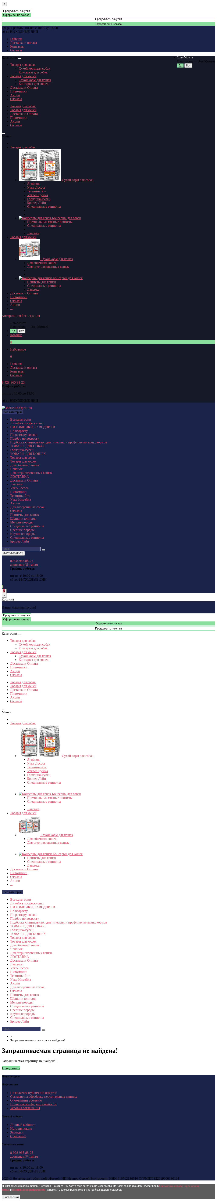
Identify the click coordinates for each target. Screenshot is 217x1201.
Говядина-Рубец (38, 199)
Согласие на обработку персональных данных (43, 1096)
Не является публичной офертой (33, 1093)
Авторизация (12, 316)
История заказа (21, 1128)
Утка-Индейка (37, 195)
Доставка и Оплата (24, 87)
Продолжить (11, 1068)
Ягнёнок (33, 183)
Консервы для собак (33, 72)
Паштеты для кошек (41, 282)
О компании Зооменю (26, 1100)
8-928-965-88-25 (13, 382)
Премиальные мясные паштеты (49, 222)
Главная (16, 39)
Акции (15, 95)
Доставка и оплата (23, 42)
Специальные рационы (44, 206)
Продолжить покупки (16, 10)
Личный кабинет (22, 1124)
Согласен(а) (11, 1197)
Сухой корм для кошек (35, 80)
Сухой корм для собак (34, 68)
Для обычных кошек (42, 263)
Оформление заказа (16, 15)
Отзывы (16, 50)
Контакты (17, 46)
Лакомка (33, 233)
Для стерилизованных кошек (48, 266)
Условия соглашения (25, 1108)
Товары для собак (23, 64)
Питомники (18, 91)
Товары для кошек (23, 76)
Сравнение (18, 1136)
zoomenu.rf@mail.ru (24, 564)
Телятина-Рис (37, 191)
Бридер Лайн (36, 202)
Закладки (17, 1132)
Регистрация (31, 316)
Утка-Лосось (36, 187)
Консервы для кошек (34, 84)
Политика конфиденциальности (33, 1104)
